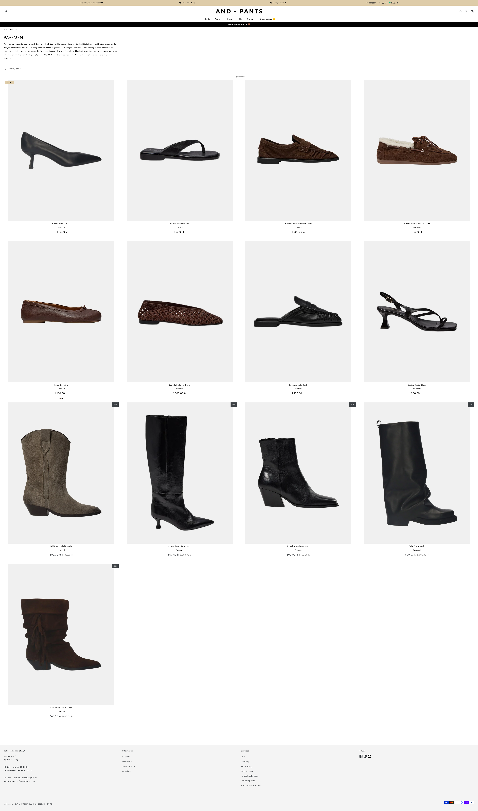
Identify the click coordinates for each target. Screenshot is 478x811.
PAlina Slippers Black (179, 223)
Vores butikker (129, 766)
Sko (240, 19)
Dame (218, 19)
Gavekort (126, 771)
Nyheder (207, 19)
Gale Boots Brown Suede (61, 707)
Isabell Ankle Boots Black (298, 546)
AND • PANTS (47, 804)
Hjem (5, 30)
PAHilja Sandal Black (61, 223)
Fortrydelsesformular (251, 786)
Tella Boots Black (416, 546)
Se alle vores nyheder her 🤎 (239, 24)
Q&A (243, 757)
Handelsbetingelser (250, 776)
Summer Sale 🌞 (267, 19)
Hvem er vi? (127, 762)
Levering (245, 762)
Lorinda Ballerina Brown (179, 385)
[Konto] (466, 11)
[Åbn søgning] (6, 11)
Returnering (246, 766)
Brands (250, 19)
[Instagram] (365, 756)
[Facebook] (360, 756)
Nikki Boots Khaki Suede (61, 546)
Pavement (13, 30)
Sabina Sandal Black (417, 385)
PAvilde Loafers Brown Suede (417, 223)
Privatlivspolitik (248, 781)
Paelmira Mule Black (298, 385)
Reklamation (247, 771)
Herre (230, 19)
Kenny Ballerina (61, 385)
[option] (91, 3)
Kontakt (126, 757)
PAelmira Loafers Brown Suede (298, 223)
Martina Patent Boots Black (179, 546)
